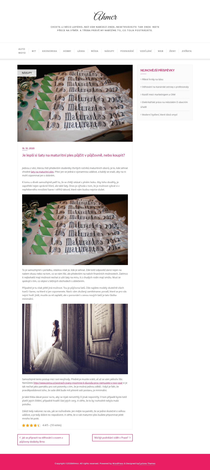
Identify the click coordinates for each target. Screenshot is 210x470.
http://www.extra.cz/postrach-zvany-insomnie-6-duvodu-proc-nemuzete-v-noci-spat (78, 382)
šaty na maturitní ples (42, 171)
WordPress (117, 463)
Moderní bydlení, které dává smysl (159, 114)
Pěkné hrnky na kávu (152, 79)
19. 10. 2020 (28, 148)
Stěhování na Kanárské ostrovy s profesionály (165, 86)
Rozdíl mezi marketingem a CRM (158, 94)
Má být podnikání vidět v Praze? (111, 437)
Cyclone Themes (147, 463)
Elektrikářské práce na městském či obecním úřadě (164, 104)
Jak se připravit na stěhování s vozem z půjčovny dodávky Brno (41, 439)
